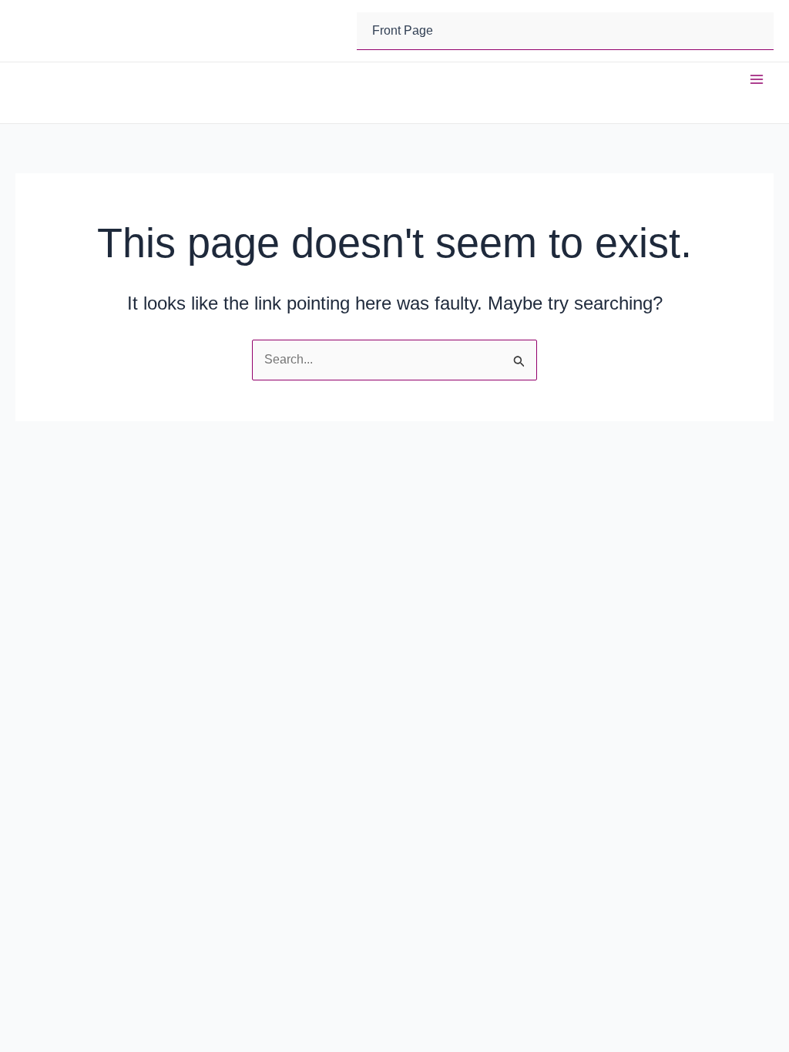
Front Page (402, 30)
